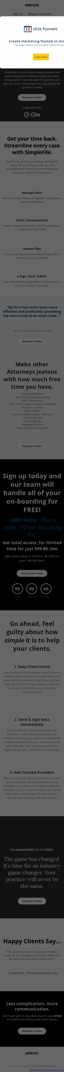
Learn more (41, 56)
